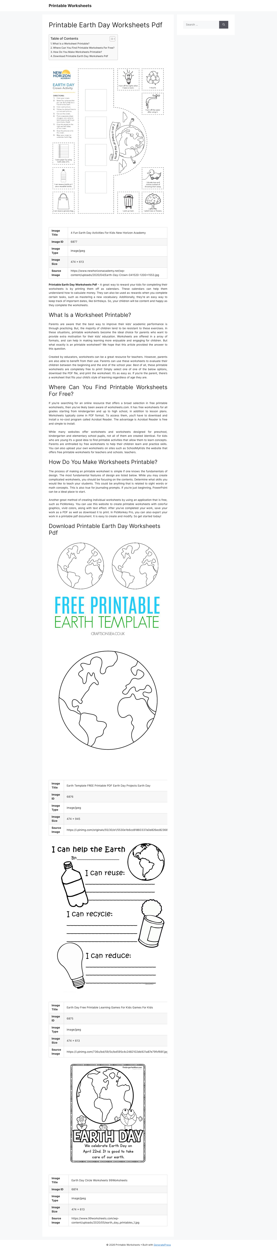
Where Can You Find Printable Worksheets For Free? (83, 47)
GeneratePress (162, 1244)
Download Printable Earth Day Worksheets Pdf (80, 56)
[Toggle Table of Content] (110, 39)
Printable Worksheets (70, 5)
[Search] (223, 25)
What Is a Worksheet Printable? (71, 43)
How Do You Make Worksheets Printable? (77, 51)
